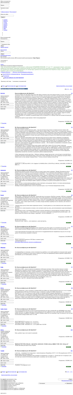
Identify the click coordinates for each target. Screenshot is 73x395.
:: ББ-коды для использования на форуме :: (22, 72)
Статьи (5, 22)
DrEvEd (3, 93)
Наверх (4, 371)
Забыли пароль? (5, 11)
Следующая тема (22, 86)
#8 (71, 288)
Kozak (2, 195)
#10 (71, 330)
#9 (71, 309)
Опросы (5, 24)
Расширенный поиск (6, 55)
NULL (2, 288)
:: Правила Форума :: (6, 72)
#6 (71, 247)
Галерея (5, 30)
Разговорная (6, 75)
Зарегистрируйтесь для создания (64, 86)
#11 (71, 350)
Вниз (3, 86)
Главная (5, 19)
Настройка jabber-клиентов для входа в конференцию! (28, 242)
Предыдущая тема (11, 86)
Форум (5, 27)
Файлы (5, 26)
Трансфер (3, 123)
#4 (71, 195)
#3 (71, 170)
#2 (71, 127)
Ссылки (5, 23)
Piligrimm (3, 247)
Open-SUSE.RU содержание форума (11, 74)
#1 (71, 93)
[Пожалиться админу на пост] (68, 123)
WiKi (4, 28)
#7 (71, 267)
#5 (71, 226)
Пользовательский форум (27, 74)
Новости (5, 21)
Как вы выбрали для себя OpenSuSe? (14, 77)
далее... (2, 64)
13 (70, 89)
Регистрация (13, 11)
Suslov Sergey (4, 309)
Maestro (3, 226)
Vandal (2, 350)
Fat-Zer (2, 127)
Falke (2, 267)
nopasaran (3, 170)
